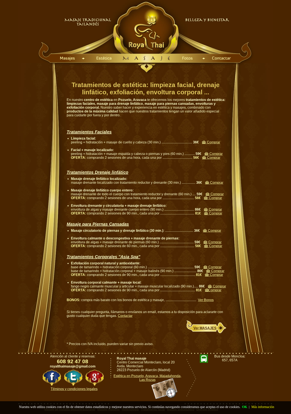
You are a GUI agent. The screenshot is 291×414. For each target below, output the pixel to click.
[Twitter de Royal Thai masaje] (73, 377)
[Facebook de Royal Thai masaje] (51, 377)
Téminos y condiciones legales (74, 389)
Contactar (125, 316)
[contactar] (238, 58)
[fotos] (190, 58)
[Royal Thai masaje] (147, 58)
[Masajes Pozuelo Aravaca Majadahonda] (50, 58)
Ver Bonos (206, 300)
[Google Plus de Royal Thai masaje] (94, 377)
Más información (262, 407)
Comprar (211, 142)
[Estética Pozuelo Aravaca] (100, 58)
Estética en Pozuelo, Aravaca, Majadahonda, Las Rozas (147, 378)
